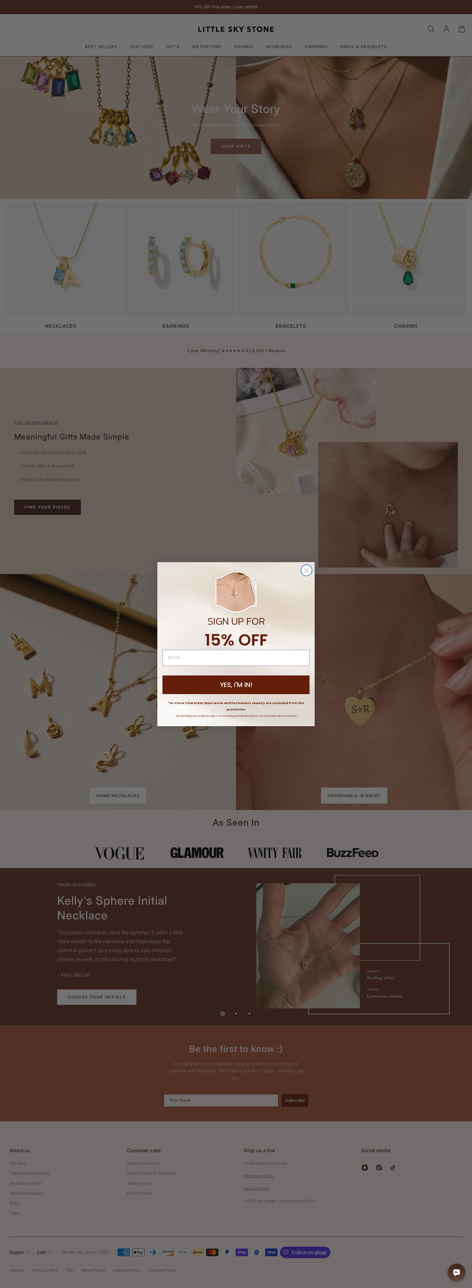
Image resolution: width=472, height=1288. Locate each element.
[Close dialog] (306, 570)
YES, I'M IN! (236, 684)
